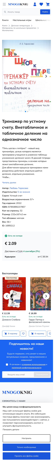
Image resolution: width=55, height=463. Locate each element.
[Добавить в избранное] (22, 330)
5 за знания (24, 189)
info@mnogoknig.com (11, 402)
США (20, 248)
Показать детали (11, 429)
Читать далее (9, 179)
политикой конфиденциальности (26, 364)
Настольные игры (22, 20)
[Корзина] (47, 4)
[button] (46, 74)
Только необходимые (26, 447)
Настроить (26, 438)
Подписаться (42, 371)
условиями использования (34, 361)
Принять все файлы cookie (27, 456)
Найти (45, 12)
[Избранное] (41, 4)
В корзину (12, 330)
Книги (5, 20)
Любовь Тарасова (18, 185)
